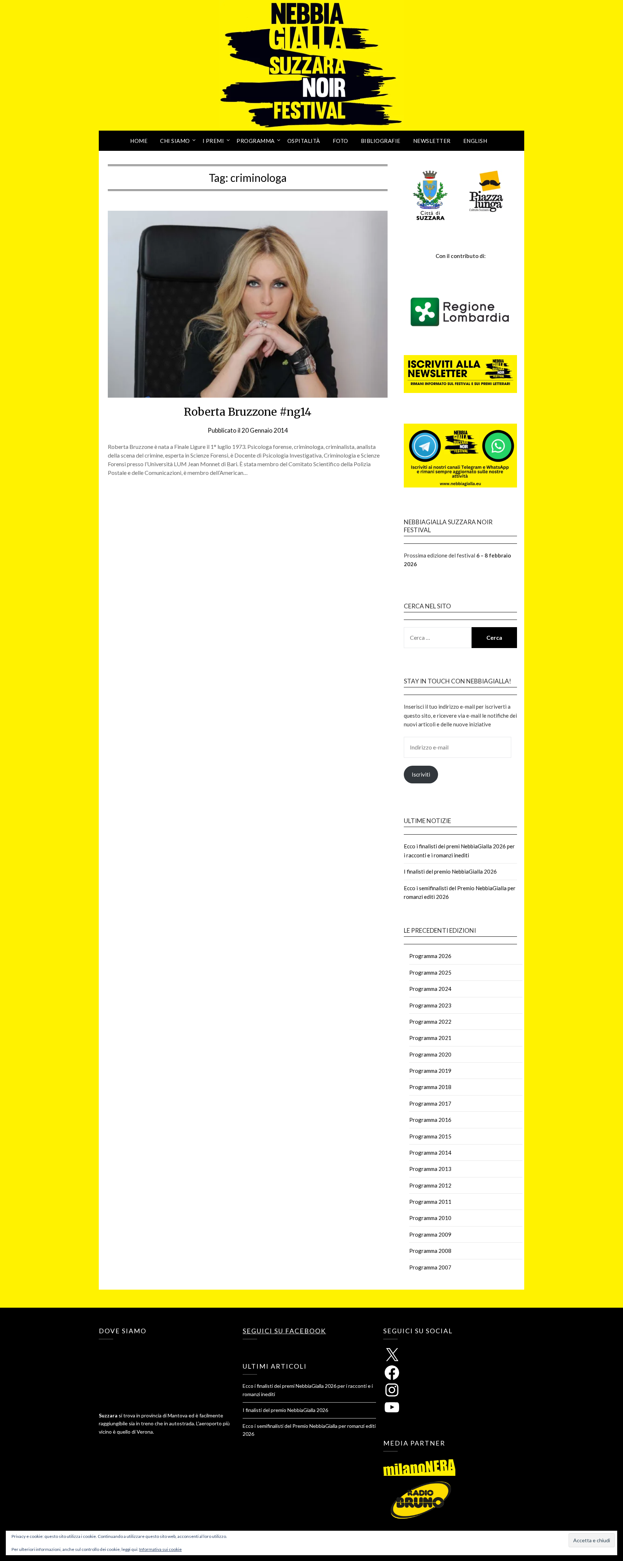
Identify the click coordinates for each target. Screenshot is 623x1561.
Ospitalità (303, 140)
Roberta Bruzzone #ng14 (248, 412)
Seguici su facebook (284, 1331)
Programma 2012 (430, 1185)
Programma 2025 (430, 972)
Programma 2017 (430, 1103)
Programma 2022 (430, 1021)
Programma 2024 (430, 988)
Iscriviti (421, 774)
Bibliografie (381, 140)
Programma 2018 (430, 1087)
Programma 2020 (430, 1054)
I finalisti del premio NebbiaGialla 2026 (450, 871)
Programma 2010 (430, 1218)
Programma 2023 (430, 1005)
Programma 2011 (430, 1201)
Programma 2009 (430, 1234)
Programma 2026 (430, 956)
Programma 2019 (430, 1070)
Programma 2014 (430, 1152)
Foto (340, 140)
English (475, 140)
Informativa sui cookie (160, 1549)
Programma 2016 (430, 1119)
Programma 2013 (430, 1169)
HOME (138, 140)
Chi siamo (175, 140)
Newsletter (432, 140)
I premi (213, 140)
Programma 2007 (430, 1267)
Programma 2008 (430, 1250)
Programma (256, 140)
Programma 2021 (430, 1038)
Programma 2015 (430, 1136)
